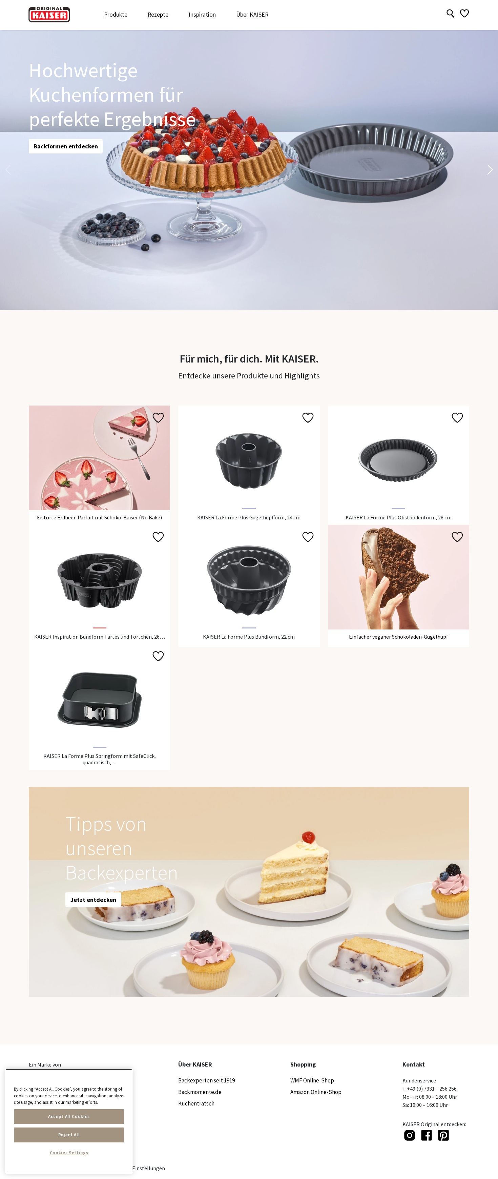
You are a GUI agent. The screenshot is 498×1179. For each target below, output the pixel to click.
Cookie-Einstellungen (139, 1168)
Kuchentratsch (196, 1103)
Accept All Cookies (69, 1116)
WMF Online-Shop (312, 1080)
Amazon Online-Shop (315, 1092)
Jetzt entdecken (93, 900)
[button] (490, 169)
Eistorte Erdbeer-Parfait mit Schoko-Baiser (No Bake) (99, 517)
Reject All (69, 1135)
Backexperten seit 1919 (206, 1080)
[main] (68, 1121)
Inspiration (202, 14)
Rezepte (158, 14)
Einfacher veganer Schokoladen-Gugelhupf (398, 636)
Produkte (115, 14)
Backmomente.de (200, 1092)
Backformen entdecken (66, 146)
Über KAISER (252, 14)
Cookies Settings (69, 1153)
